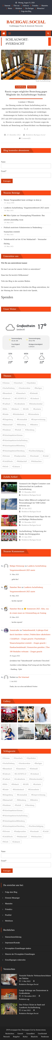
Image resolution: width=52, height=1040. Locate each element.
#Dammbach (21, 393)
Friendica (35, 6)
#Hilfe (5, 409)
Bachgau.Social (26, 21)
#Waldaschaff (22, 461)
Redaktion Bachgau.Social (35, 135)
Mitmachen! (41, 8)
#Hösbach (15, 409)
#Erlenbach (34, 399)
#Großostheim (19, 404)
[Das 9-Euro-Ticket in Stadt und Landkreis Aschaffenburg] (9, 1009)
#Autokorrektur (24, 388)
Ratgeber (16, 1037)
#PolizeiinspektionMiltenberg (14, 446)
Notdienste (45, 1037)
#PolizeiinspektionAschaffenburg (15, 440)
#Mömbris (34, 425)
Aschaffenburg (20, 87)
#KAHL (26, 409)
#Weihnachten (36, 461)
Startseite (7, 6)
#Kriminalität (22, 419)
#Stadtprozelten (20, 456)
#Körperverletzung (38, 419)
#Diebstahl (34, 393)
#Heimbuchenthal (35, 404)
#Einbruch (6, 399)
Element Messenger (12, 898)
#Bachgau (38, 388)
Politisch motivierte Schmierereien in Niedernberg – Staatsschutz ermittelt (23, 230)
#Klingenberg (8, 419)
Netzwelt (6, 1037)
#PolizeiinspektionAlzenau (13, 435)
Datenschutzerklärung (13, 937)
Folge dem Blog (26, 11)
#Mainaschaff (8, 425)
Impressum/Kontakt (12, 943)
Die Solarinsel (23, 677)
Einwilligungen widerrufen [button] (15, 960)
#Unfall (46, 456)
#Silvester (6, 456)
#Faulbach (6, 404)
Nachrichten (32, 87)
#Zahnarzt (16, 467)
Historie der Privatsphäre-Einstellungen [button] (20, 954)
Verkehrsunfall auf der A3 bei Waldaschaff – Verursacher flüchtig (25, 241)
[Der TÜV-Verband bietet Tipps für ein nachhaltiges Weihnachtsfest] (9, 520)
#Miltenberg (21, 425)
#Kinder (6, 414)
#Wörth (5, 467)
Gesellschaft (42, 1034)
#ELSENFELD (20, 399)
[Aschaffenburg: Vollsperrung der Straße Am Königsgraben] (9, 535)
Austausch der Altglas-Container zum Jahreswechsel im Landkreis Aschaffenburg (34, 486)
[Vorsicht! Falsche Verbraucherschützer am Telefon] (9, 979)
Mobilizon (18, 8)
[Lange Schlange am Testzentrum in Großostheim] (9, 994)
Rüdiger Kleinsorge (17, 566)
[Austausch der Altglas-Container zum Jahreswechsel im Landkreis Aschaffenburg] (9, 487)
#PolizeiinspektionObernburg (14, 451)
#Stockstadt (34, 456)
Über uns (16, 6)
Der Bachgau (29, 8)
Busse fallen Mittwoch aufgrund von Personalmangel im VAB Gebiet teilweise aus (34, 503)
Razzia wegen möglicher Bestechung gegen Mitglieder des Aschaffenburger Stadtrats (26, 93)
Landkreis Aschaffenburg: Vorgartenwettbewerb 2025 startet (26, 208)
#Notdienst (7, 430)
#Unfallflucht (8, 461)
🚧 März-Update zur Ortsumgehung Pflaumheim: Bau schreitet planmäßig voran (24, 218)
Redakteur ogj (24, 999)
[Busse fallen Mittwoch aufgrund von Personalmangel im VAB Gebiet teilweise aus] (9, 504)
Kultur (25, 1037)
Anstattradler (14, 630)
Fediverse (26, 6)
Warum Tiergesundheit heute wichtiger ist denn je (22, 200)
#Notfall (18, 430)
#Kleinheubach (18, 414)
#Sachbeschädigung (36, 451)
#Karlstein (37, 409)
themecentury (41, 1030)
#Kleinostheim (33, 414)
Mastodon (44, 6)
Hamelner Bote (15, 587)
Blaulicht (34, 1037)
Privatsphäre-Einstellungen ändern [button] (18, 948)
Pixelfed (8, 915)
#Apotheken (31, 383)
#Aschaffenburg (9, 388)
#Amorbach (18, 383)
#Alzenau (6, 383)
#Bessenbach (7, 393)
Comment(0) (25, 138)
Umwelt (20, 1034)
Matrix (10, 8)
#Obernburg (29, 430)
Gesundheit (30, 1034)
